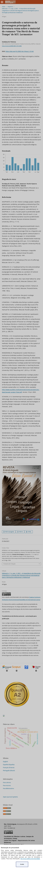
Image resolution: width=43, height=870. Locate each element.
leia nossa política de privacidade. (30, 858)
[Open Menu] (2, 2)
